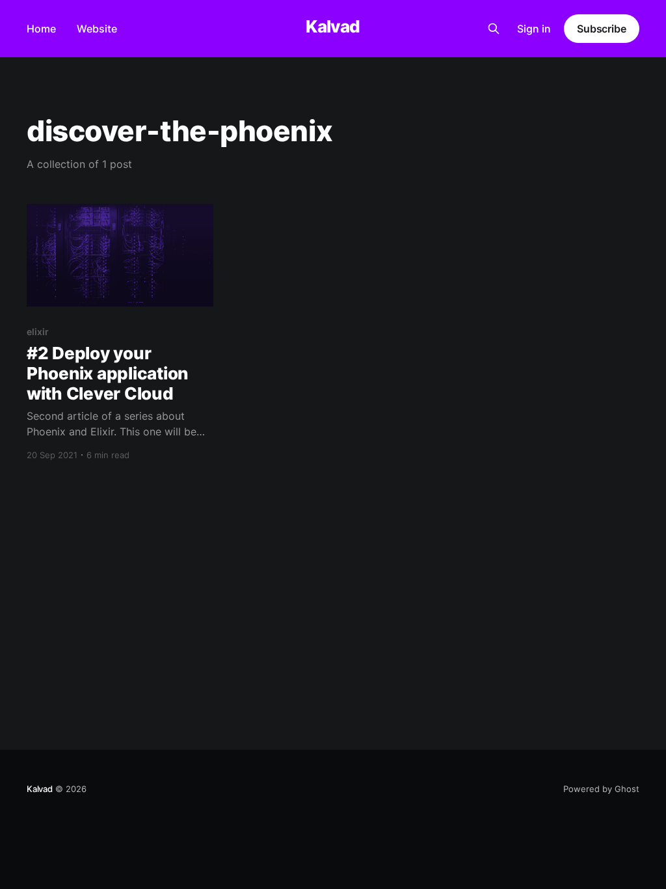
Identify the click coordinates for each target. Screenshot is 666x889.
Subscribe (601, 28)
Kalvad (333, 27)
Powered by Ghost (601, 789)
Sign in (534, 28)
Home (41, 28)
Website (97, 28)
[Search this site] (493, 28)
